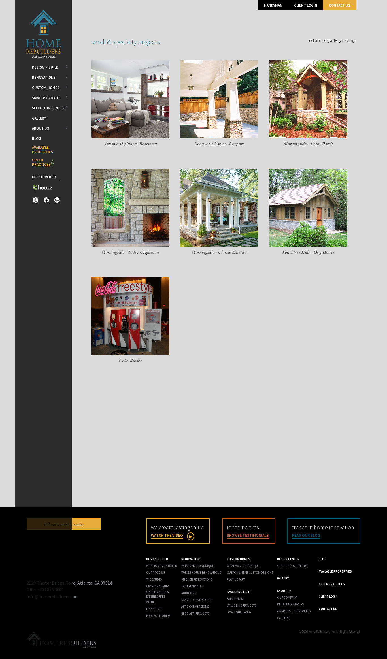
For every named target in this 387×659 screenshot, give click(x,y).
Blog (36, 138)
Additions (188, 593)
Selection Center (48, 108)
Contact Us (339, 5)
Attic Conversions (195, 607)
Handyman (273, 5)
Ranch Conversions (196, 600)
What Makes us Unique (243, 566)
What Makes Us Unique (197, 566)
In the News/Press (290, 604)
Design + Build (45, 67)
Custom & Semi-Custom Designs (250, 573)
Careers (283, 618)
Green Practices (41, 162)
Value (150, 602)
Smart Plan (235, 599)
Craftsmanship (157, 586)
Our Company (287, 598)
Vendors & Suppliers (292, 566)
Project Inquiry (158, 616)
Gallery (39, 118)
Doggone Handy (239, 612)
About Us (40, 128)
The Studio (154, 579)
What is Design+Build (161, 566)
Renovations (44, 77)
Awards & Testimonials (294, 611)
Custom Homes (45, 87)
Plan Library (236, 579)
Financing (153, 609)
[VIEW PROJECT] (130, 137)
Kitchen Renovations (196, 579)
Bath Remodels (192, 586)
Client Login (305, 5)
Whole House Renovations (201, 573)
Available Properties (42, 149)
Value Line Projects (241, 605)
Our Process (155, 573)
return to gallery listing (332, 40)
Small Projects (46, 97)
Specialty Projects (195, 613)
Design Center (288, 559)
